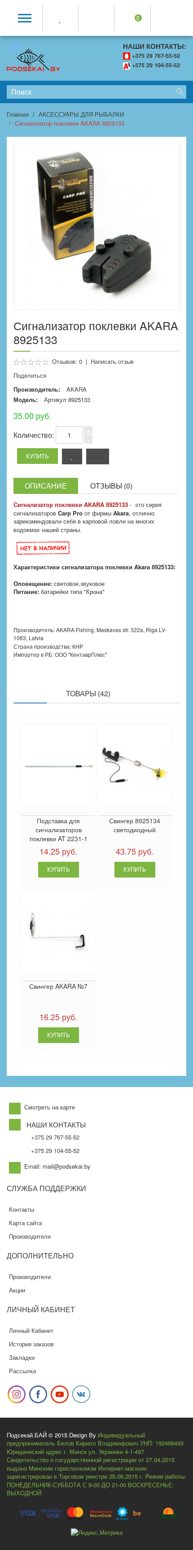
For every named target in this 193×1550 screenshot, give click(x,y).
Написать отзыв (112, 361)
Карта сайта (25, 1222)
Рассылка (22, 1371)
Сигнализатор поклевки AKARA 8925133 (69, 123)
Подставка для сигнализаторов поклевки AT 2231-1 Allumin (59, 834)
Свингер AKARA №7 (58, 986)
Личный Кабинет (31, 1330)
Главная (18, 114)
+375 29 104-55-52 (156, 65)
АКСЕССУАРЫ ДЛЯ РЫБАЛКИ (81, 114)
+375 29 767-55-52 (156, 56)
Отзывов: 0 (67, 361)
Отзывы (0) (111, 485)
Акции (17, 1290)
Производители (30, 1236)
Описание (46, 485)
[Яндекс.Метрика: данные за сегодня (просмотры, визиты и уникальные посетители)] (97, 1532)
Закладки (22, 1357)
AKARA (76, 389)
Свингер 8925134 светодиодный (134, 825)
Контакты (21, 1209)
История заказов (31, 1344)
